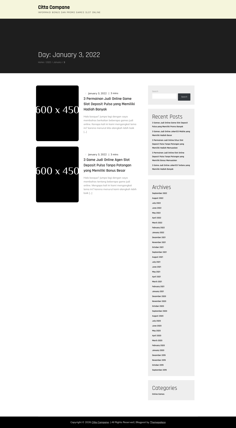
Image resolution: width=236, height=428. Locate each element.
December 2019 (159, 355)
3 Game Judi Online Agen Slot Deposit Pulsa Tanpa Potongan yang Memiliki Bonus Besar (107, 165)
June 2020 (156, 325)
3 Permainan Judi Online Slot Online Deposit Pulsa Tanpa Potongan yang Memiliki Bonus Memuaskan (168, 156)
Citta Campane (54, 7)
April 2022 (156, 217)
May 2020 (156, 330)
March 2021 (157, 281)
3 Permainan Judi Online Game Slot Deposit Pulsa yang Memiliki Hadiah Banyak (109, 104)
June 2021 (156, 266)
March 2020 (157, 340)
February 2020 (158, 345)
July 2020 (156, 320)
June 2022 (156, 208)
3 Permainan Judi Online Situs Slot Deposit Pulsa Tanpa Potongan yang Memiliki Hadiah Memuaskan (168, 144)
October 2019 (157, 365)
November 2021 (159, 242)
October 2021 (157, 247)
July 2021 (156, 262)
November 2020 (159, 301)
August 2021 (157, 257)
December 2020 (159, 296)
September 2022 (159, 193)
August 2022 (157, 198)
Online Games (158, 394)
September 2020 (159, 311)
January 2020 (158, 350)
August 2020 (157, 316)
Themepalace (158, 422)
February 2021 (158, 286)
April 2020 (156, 335)
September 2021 (159, 252)
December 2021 (159, 237)
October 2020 (158, 306)
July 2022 (156, 203)
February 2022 (158, 227)
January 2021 (158, 291)
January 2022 (158, 232)
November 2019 (159, 360)
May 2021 (156, 271)
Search (155, 91)
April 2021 (156, 276)
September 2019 (159, 370)
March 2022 (157, 222)
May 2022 (156, 212)
